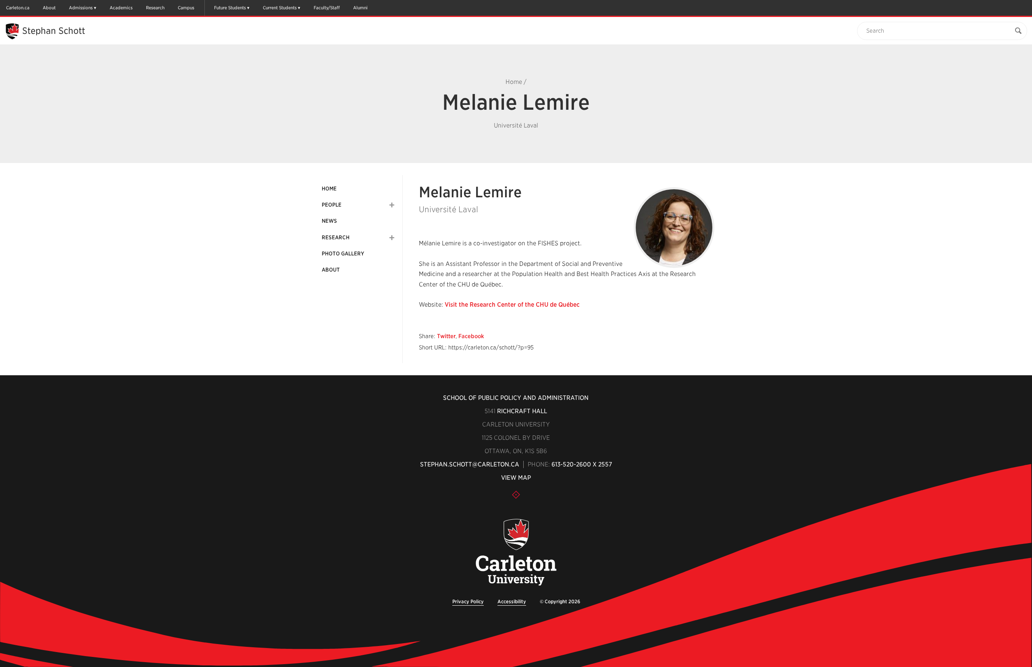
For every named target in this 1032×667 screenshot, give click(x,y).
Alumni (360, 7)
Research (155, 7)
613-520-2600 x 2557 (581, 464)
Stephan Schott (53, 30)
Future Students (230, 7)
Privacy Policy (468, 601)
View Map (516, 477)
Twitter (446, 336)
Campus (186, 7)
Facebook (471, 336)
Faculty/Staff (327, 7)
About (49, 7)
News (329, 221)
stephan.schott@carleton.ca (469, 464)
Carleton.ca (17, 7)
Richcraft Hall (522, 411)
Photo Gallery (343, 254)
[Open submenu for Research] (391, 237)
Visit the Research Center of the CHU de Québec (512, 304)
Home (514, 82)
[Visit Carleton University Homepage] (516, 552)
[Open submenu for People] (391, 205)
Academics (121, 7)
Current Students (280, 7)
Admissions (81, 7)
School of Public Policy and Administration (516, 397)
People (331, 205)
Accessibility (511, 601)
